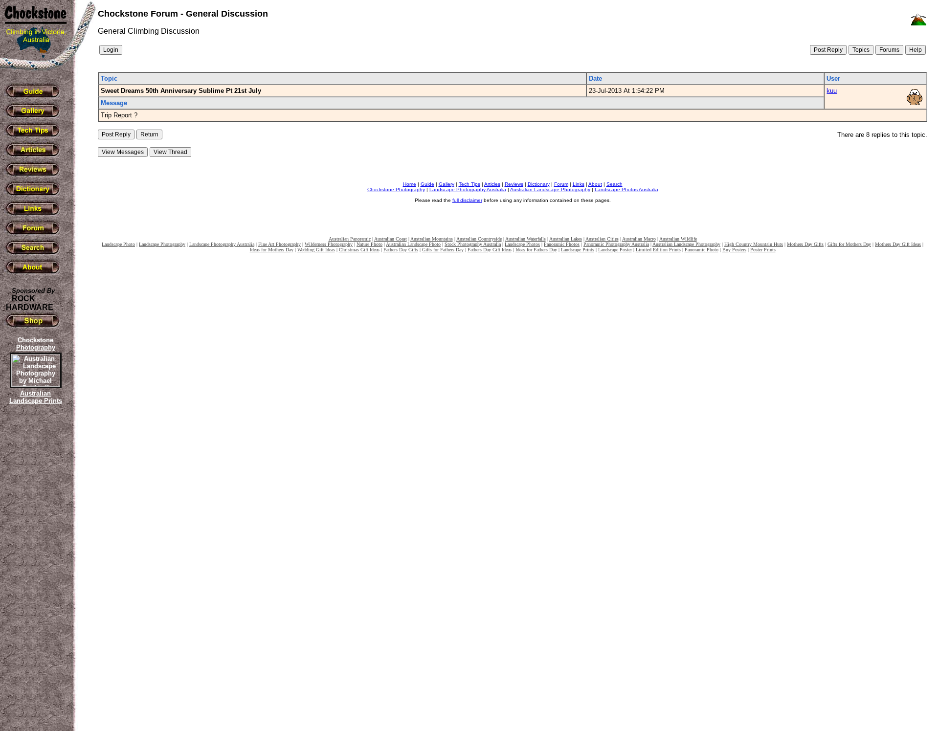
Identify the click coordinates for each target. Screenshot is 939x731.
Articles (492, 184)
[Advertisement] (34, 574)
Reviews (514, 184)
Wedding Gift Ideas (316, 249)
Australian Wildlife (678, 239)
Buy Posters (734, 249)
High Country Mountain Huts (753, 244)
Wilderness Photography (329, 244)
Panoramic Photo (701, 249)
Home (409, 184)
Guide (427, 184)
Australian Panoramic (350, 239)
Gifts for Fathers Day (443, 249)
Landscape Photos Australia (626, 189)
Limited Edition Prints (658, 249)
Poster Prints (763, 249)
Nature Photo (369, 244)
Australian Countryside (479, 239)
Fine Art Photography (279, 244)
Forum (561, 184)
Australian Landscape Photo (413, 244)
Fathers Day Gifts (400, 249)
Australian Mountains (431, 239)
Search (614, 184)
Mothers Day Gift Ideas (898, 244)
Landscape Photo (118, 244)
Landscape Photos (522, 244)
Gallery (446, 184)
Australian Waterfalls (525, 239)
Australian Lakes (565, 239)
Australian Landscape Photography (550, 189)
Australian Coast (390, 239)
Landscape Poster (615, 249)
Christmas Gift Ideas (359, 249)
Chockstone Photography (396, 189)
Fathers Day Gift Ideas (490, 249)
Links (578, 184)
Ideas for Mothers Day (271, 249)
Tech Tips (469, 184)
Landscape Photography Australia (467, 189)
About (595, 184)
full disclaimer (467, 200)
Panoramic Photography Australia (616, 244)
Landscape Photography (162, 244)
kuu (832, 90)
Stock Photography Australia (473, 244)
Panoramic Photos (562, 244)
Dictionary (539, 184)
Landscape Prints (577, 249)
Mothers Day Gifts (805, 244)
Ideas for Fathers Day (536, 249)
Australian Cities (602, 239)
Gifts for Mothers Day (849, 244)
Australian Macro (639, 239)
